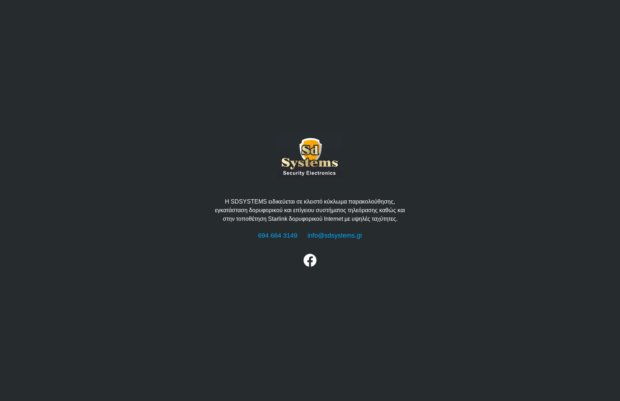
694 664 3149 (277, 235)
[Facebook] (310, 265)
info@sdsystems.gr (334, 235)
